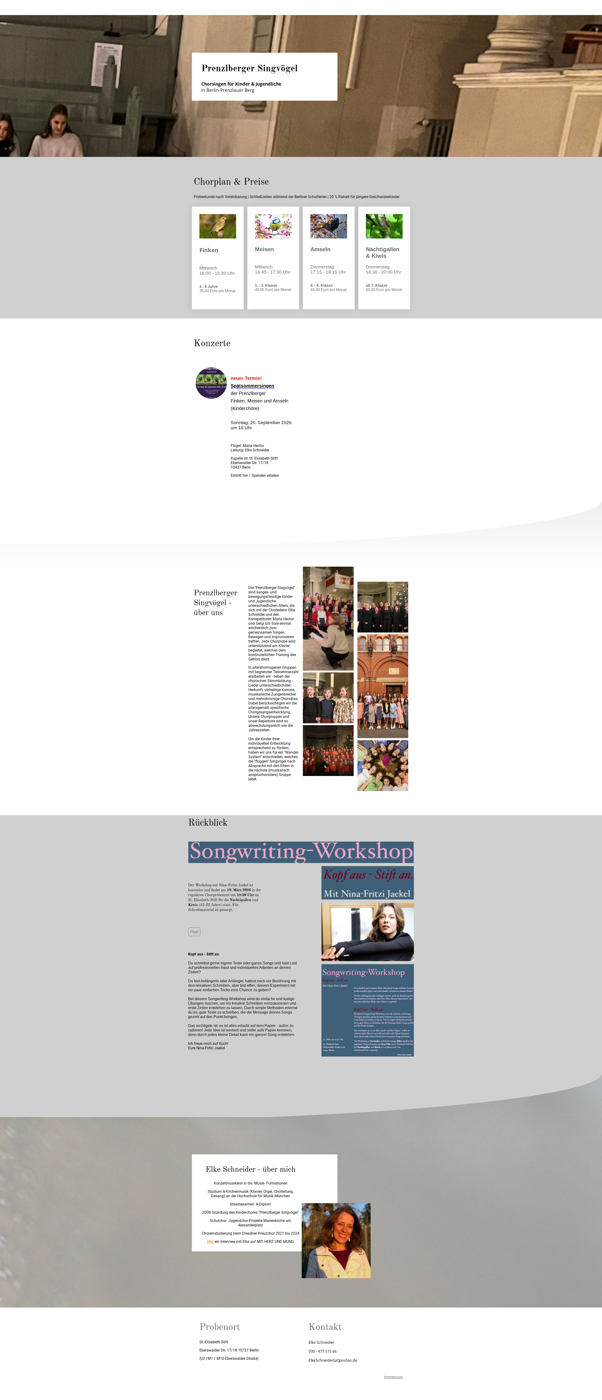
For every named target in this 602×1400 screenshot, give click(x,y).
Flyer (194, 932)
